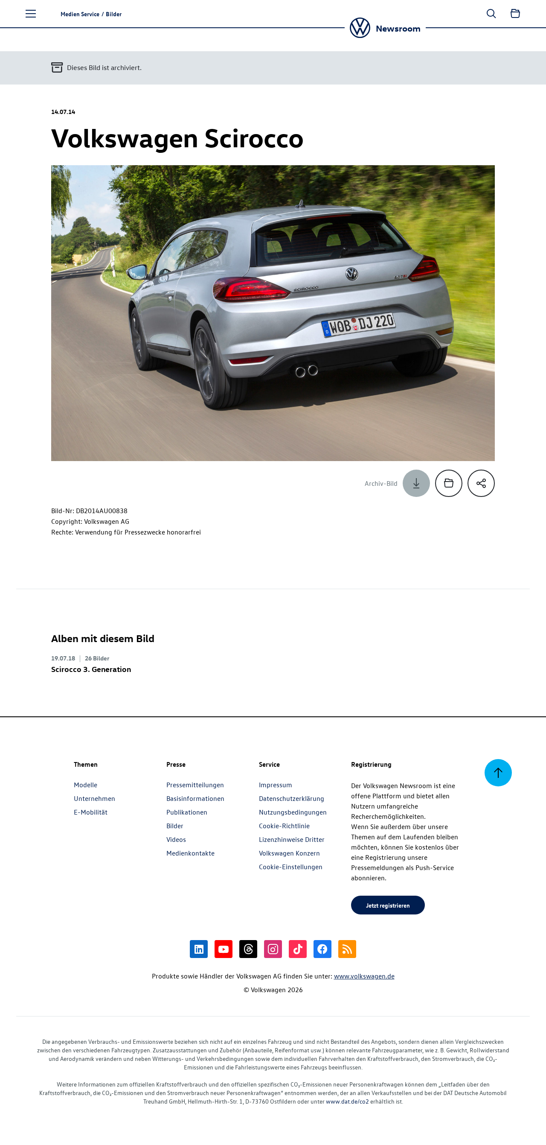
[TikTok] (298, 949)
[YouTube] (223, 949)
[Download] (416, 483)
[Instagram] (273, 949)
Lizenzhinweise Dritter (292, 839)
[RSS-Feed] (347, 949)
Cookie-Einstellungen (290, 866)
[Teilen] (481, 483)
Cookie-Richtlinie (284, 825)
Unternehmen (94, 798)
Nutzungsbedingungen (293, 812)
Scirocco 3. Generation (91, 669)
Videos (176, 839)
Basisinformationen (195, 798)
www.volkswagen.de (364, 976)
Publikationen (186, 812)
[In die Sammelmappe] (448, 483)
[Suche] (491, 13)
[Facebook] (322, 949)
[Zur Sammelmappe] (515, 13)
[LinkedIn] (199, 949)
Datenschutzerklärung (291, 798)
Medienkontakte (190, 853)
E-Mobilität (90, 812)
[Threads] (248, 949)
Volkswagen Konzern (289, 853)
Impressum (275, 784)
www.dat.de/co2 (347, 1101)
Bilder (174, 825)
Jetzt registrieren (388, 905)
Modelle (85, 784)
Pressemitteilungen (195, 784)
